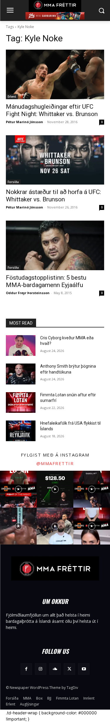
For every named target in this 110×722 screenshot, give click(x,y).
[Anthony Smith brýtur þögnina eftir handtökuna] (20, 374)
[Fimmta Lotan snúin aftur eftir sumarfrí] (20, 402)
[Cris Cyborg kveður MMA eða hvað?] (20, 345)
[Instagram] (40, 669)
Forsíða (13, 182)
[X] (69, 669)
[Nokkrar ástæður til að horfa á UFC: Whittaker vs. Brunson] (55, 160)
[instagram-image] (18, 489)
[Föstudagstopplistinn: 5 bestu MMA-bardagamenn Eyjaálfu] (55, 245)
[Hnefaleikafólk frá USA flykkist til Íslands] (20, 431)
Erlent (12, 96)
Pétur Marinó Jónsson (24, 122)
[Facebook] (26, 669)
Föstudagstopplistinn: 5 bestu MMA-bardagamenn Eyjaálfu (46, 281)
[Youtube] (83, 669)
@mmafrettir (55, 463)
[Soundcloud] (55, 669)
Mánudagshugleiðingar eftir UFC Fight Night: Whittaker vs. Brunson (52, 110)
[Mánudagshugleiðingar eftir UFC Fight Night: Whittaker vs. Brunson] (55, 74)
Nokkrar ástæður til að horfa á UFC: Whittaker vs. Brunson (53, 195)
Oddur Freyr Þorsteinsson (28, 293)
